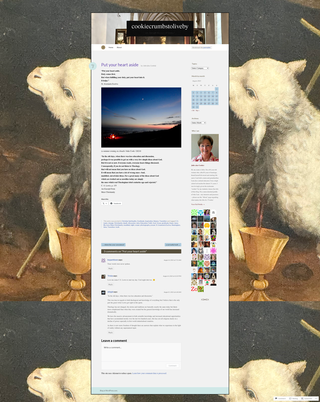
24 (197, 103)
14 (213, 96)
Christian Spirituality (129, 221)
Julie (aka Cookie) (149, 66)
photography (145, 225)
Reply (111, 268)
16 (193, 100)
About (119, 47)
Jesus (176, 223)
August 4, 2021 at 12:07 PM (172, 276)
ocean (137, 225)
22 (217, 100)
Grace (159, 223)
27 (209, 103)
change (110, 223)
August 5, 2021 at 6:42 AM (172, 292)
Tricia (110, 276)
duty (138, 223)
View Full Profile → (198, 204)
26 (205, 103)
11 (201, 96)
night (132, 225)
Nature (156, 221)
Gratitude (140, 221)
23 (193, 103)
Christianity (118, 223)
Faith (150, 223)
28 (213, 103)
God (154, 223)
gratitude (165, 223)
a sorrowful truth (173, 245)
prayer (152, 225)
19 (205, 100)
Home (111, 47)
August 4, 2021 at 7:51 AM (172, 260)
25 (201, 103)
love (108, 225)
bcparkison (113, 259)
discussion (132, 223)
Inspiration (149, 221)
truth (117, 227)
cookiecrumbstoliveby (160, 25)
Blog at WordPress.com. (109, 391)
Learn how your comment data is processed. (149, 373)
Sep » (198, 110)
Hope (171, 223)
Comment (172, 366)
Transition (163, 221)
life (105, 225)
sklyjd (110, 292)
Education (144, 223)
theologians (176, 225)
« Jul (192, 110)
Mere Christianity (116, 225)
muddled (127, 225)
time (105, 227)
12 (205, 96)
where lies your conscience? (113, 245)
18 (201, 100)
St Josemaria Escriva (163, 225)
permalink (206, 48)
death (125, 223)
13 (209, 96)
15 (217, 96)
